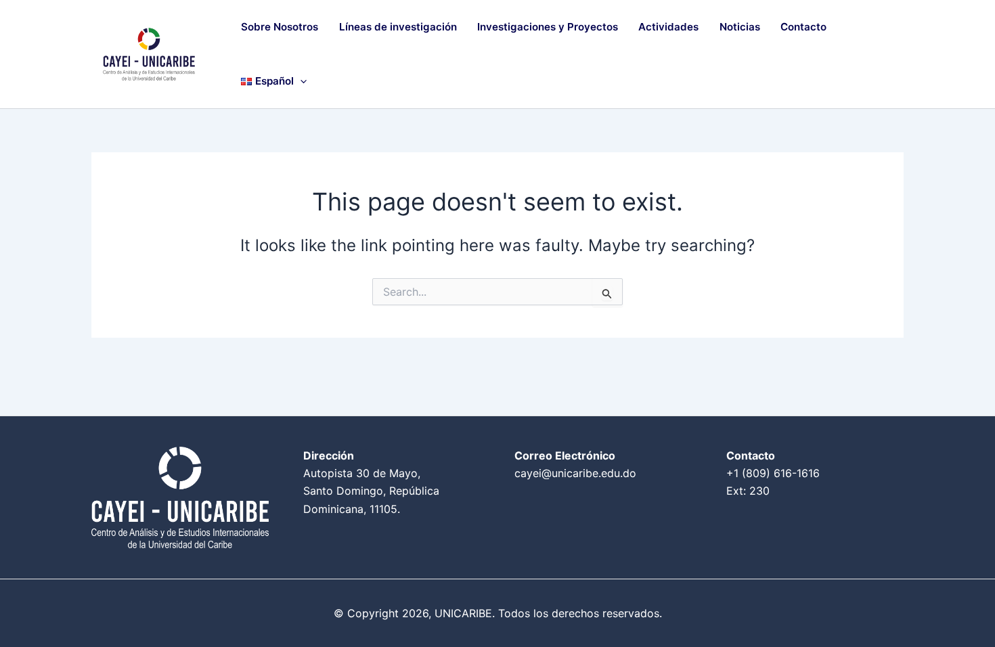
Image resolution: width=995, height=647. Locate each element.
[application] (300, 81)
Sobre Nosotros (279, 26)
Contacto (803, 26)
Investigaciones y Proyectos (547, 26)
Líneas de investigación (398, 26)
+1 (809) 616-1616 (773, 473)
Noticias (740, 26)
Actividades (668, 26)
